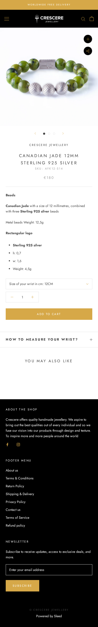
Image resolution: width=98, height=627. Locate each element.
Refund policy (15, 525)
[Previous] (35, 133)
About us (12, 470)
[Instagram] (18, 444)
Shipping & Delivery (20, 494)
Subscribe (22, 586)
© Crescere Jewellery (49, 610)
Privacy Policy (15, 501)
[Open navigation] (6, 19)
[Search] (83, 19)
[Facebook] (7, 444)
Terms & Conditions (20, 478)
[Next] (63, 133)
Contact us (13, 509)
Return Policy (15, 486)
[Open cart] (92, 18)
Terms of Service (17, 517)
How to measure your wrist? (42, 339)
